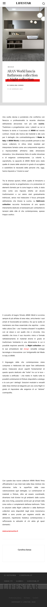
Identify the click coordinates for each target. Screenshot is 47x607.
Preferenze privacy (15, 598)
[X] (15, 95)
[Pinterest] (20, 95)
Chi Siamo (27, 598)
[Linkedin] (31, 95)
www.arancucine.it (10, 531)
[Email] (37, 95)
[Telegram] (42, 95)
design (26, 349)
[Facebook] (9, 95)
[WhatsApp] (26, 95)
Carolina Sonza (16, 85)
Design (11, 67)
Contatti (35, 598)
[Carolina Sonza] (11, 553)
